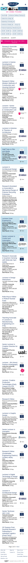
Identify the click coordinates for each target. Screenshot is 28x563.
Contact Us (12, 552)
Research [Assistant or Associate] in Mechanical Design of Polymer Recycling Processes (10, 190)
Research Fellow (8, 399)
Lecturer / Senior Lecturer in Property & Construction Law (9, 108)
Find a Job (3, 550)
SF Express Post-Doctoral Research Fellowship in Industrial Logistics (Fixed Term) (9, 531)
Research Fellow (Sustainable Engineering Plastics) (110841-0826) (10, 454)
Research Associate (9, 46)
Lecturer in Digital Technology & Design (10, 475)
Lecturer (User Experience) (7, 219)
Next (18, 546)
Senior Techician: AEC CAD (8, 512)
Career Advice (4, 554)
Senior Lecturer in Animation (8, 430)
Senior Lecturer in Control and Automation (8, 238)
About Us (12, 550)
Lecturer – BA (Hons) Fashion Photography (10, 363)
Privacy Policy (20, 552)
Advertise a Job (4, 558)
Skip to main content (6, 1)
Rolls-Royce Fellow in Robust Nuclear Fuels (9, 299)
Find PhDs (3, 552)
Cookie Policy (20, 554)
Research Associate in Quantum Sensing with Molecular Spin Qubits (9, 259)
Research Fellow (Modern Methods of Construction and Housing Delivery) (9, 84)
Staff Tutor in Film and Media (8, 150)
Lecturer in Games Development (9, 63)
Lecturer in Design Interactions (8, 279)
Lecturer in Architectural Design (9, 168)
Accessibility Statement (22, 556)
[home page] (13, 6)
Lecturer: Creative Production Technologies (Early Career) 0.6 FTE (9, 383)
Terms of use (20, 550)
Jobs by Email (4, 556)
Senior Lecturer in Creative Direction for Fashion (9, 346)
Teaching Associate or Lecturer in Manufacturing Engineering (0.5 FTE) (9, 322)
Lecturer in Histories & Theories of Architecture (9, 130)
